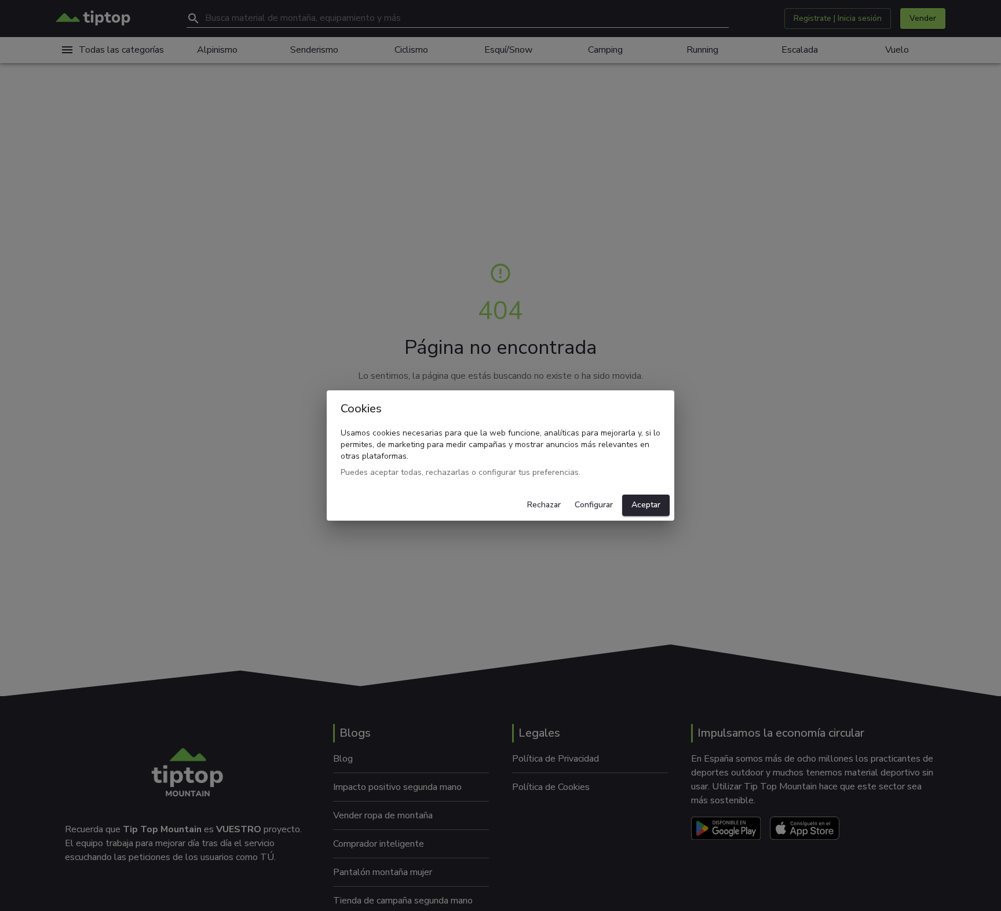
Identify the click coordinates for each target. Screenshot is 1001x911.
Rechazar (544, 504)
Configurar (594, 504)
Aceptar (645, 504)
